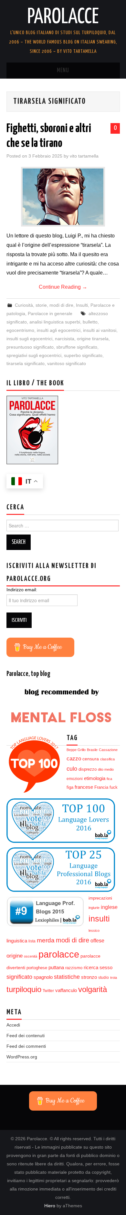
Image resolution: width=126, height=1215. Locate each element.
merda (46, 940)
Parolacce (63, 17)
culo (72, 769)
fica (109, 779)
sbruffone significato (76, 347)
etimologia (94, 778)
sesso (106, 967)
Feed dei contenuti (25, 1035)
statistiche (67, 977)
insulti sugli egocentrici (29, 338)
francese (84, 787)
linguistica (16, 940)
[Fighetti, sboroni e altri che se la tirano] (63, 197)
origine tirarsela (93, 338)
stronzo (89, 977)
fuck (114, 787)
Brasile (92, 750)
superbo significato (83, 355)
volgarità (92, 989)
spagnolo (43, 977)
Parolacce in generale (50, 313)
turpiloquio (23, 989)
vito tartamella (84, 156)
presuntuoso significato (30, 347)
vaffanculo (66, 990)
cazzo (74, 759)
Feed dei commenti (26, 1046)
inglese (109, 907)
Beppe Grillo (76, 750)
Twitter (48, 990)
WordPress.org (21, 1056)
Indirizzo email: (21, 589)
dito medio (106, 769)
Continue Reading (63, 287)
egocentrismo (20, 330)
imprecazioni (100, 898)
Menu (63, 70)
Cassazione (108, 750)
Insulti (82, 305)
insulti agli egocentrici (58, 330)
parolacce (58, 954)
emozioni (75, 778)
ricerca (91, 967)
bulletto (90, 321)
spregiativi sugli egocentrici (33, 355)
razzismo (73, 968)
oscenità (30, 956)
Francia (101, 787)
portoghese (36, 967)
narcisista (64, 338)
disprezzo (88, 769)
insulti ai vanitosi (99, 330)
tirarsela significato (25, 363)
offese (97, 940)
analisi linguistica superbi (54, 321)
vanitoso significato (66, 363)
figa (70, 787)
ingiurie (94, 908)
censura (90, 759)
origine (14, 955)
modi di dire (72, 940)
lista (32, 941)
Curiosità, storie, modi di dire (44, 305)
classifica (107, 759)
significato (19, 977)
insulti (99, 918)
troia (113, 977)
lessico (94, 930)
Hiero (49, 1205)
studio (103, 977)
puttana (56, 967)
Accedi (13, 1024)
